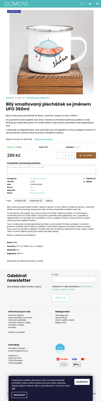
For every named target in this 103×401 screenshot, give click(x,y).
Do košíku (88, 155)
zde (13, 388)
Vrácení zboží (61, 317)
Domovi (77, 147)
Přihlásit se (60, 298)
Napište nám (60, 322)
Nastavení (19, 394)
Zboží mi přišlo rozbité (64, 320)
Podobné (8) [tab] (20, 200)
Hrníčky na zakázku (16, 332)
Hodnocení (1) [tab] (36, 200)
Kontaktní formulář (16, 348)
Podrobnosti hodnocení (38, 98)
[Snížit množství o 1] (60, 155)
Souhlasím (82, 381)
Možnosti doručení (44, 139)
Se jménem (40, 193)
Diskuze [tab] (49, 200)
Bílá (31, 187)
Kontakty (12, 327)
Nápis (32, 193)
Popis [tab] (9, 200)
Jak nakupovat (61, 315)
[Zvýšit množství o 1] (72, 155)
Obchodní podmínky (17, 320)
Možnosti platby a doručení (20, 317)
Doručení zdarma (16, 315)
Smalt (32, 190)
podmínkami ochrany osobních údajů (72, 288)
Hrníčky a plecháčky (38, 178)
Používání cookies (16, 325)
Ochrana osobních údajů (19, 322)
